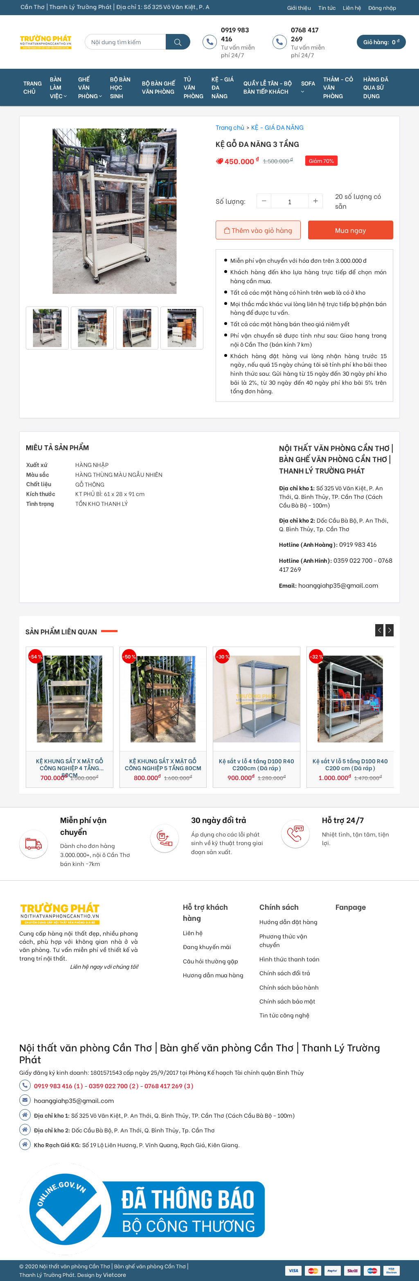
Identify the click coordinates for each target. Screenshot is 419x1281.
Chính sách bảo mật (287, 1001)
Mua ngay (350, 230)
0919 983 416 (358, 543)
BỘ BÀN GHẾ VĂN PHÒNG (158, 87)
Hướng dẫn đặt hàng (288, 921)
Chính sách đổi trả (284, 972)
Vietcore (114, 1274)
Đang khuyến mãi (207, 946)
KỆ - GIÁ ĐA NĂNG (223, 87)
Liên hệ (352, 7)
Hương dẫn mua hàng (213, 974)
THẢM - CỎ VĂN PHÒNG (338, 87)
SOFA (308, 83)
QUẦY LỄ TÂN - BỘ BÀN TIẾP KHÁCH (267, 87)
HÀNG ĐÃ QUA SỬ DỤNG (375, 87)
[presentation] (379, 630)
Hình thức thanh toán (289, 958)
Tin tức (327, 7)
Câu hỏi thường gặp (210, 960)
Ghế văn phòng (88, 87)
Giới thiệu (299, 7)
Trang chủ (32, 87)
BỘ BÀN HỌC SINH (120, 87)
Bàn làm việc (57, 87)
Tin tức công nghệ (284, 1014)
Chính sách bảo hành (289, 987)
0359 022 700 (352, 559)
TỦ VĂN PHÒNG (193, 87)
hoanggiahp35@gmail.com (338, 584)
